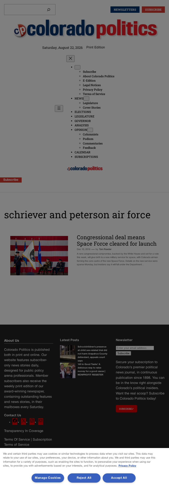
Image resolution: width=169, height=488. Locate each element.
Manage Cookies (48, 478)
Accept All (119, 478)
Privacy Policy (127, 466)
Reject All (84, 478)
